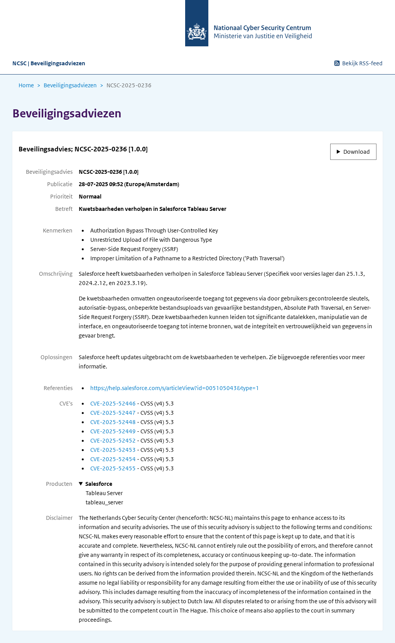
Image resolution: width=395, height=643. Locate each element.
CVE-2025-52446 (113, 403)
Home (26, 85)
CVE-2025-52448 (113, 422)
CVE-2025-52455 (113, 468)
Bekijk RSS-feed (362, 63)
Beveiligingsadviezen (70, 85)
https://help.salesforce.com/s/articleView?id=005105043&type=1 (174, 388)
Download (356, 151)
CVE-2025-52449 (113, 431)
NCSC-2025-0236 (129, 85)
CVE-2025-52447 (113, 412)
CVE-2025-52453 (113, 449)
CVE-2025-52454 (113, 459)
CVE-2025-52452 (113, 440)
